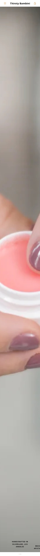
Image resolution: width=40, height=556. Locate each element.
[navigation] (5, 3)
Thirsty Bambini (20, 3)
